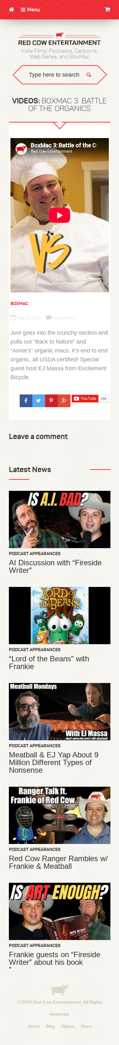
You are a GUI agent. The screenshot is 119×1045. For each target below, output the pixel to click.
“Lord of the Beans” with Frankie (49, 662)
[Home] (12, 9)
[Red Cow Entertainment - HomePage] (59, 39)
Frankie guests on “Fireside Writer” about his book (54, 958)
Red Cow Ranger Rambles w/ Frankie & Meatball (58, 862)
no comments (64, 318)
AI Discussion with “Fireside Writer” (55, 566)
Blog (50, 1026)
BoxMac (19, 303)
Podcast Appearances (35, 553)
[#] (26, 400)
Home (34, 1026)
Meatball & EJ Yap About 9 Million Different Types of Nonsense (53, 762)
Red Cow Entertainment (57, 1002)
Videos (68, 1026)
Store (86, 1026)
